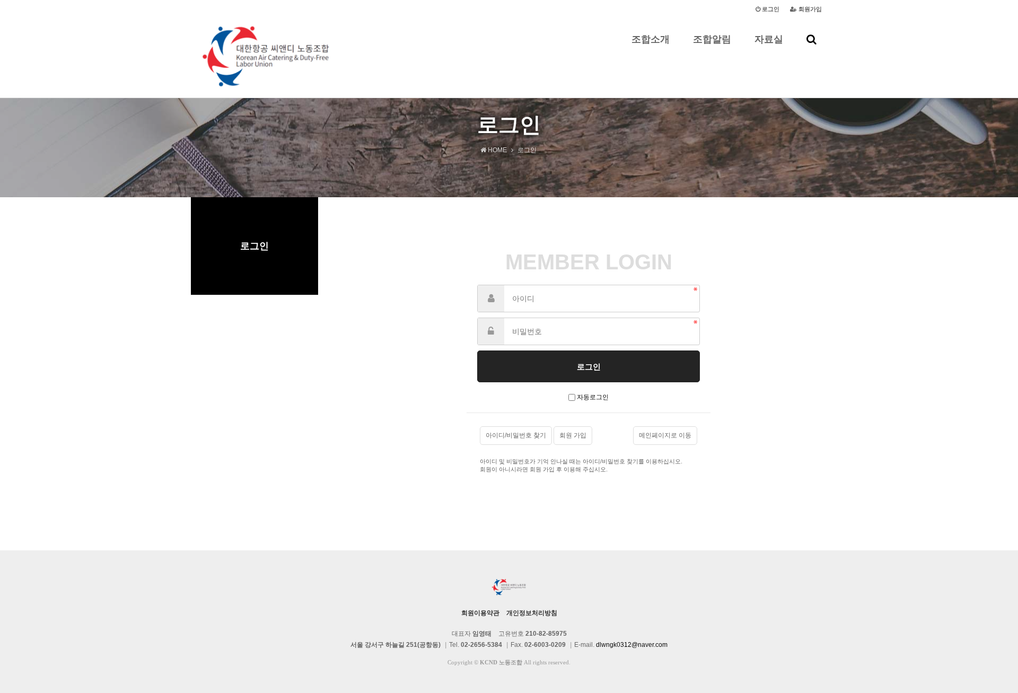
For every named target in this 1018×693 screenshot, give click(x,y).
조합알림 (712, 39)
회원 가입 (572, 435)
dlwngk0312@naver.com (632, 644)
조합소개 (650, 39)
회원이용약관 (480, 613)
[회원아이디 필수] (491, 298)
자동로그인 (593, 397)
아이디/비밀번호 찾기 (516, 435)
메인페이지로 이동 (665, 435)
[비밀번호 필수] (491, 331)
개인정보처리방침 (531, 613)
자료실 (768, 39)
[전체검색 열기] (811, 39)
